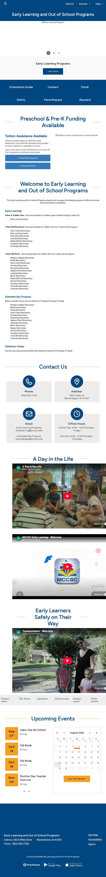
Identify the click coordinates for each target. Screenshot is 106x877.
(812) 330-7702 (20, 843)
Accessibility (95, 839)
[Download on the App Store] (73, 865)
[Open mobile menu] (5, 4)
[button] (84, 4)
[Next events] (29, 791)
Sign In (91, 844)
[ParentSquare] (32, 865)
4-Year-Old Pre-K (28, 165)
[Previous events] (24, 791)
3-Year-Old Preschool (28, 157)
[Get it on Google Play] (52, 865)
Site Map (93, 835)
